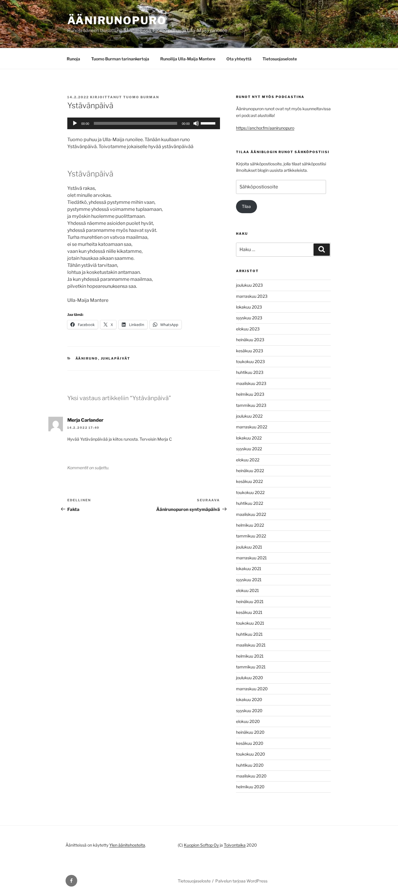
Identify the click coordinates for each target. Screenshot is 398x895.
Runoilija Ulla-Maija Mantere (187, 58)
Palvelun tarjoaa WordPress (241, 880)
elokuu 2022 (247, 459)
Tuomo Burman (141, 97)
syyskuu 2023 (249, 317)
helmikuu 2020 (250, 786)
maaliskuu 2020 (251, 775)
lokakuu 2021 (248, 568)
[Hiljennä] (196, 123)
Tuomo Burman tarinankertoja (120, 58)
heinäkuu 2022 (250, 470)
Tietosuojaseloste (280, 58)
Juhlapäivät (116, 358)
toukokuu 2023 (250, 361)
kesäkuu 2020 (249, 743)
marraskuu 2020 (252, 688)
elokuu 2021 (247, 590)
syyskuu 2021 (249, 579)
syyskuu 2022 (249, 448)
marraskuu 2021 (251, 557)
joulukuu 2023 (249, 285)
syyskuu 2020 (249, 710)
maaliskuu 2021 (251, 644)
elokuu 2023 (248, 328)
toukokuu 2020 (250, 754)
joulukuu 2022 (249, 416)
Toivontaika (235, 845)
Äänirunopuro (116, 20)
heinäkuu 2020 (250, 732)
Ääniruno (86, 358)
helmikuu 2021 (250, 656)
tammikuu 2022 (251, 535)
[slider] (209, 123)
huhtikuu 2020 (250, 765)
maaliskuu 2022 (251, 514)
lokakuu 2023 (249, 306)
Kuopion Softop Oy (201, 845)
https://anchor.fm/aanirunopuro (265, 127)
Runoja (73, 58)
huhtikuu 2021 (249, 634)
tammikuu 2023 (251, 405)
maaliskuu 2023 (251, 383)
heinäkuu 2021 (250, 601)
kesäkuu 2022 (249, 481)
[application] (143, 123)
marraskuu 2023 (251, 296)
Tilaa (246, 206)
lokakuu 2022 (249, 437)
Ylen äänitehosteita (127, 845)
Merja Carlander (85, 420)
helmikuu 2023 (250, 394)
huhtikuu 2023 (249, 372)
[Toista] (75, 123)
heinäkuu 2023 (250, 339)
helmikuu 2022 (250, 525)
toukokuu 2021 (250, 623)
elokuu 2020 (248, 721)
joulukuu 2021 (249, 546)
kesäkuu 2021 (249, 612)
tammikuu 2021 (251, 666)
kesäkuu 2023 (249, 350)
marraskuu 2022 (251, 426)
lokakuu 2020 (249, 699)
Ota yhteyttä (238, 58)
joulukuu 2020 (249, 677)
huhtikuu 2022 (249, 503)
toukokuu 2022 (250, 492)
